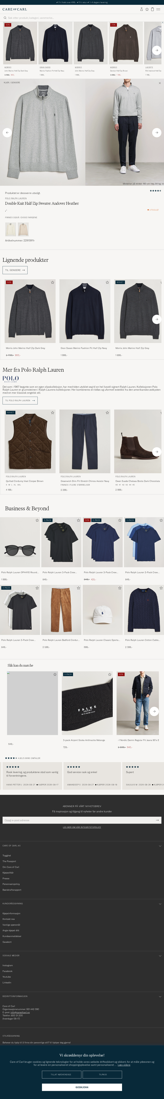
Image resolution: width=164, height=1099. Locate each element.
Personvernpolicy (11, 884)
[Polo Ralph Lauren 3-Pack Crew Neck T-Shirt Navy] (103, 569)
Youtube (7, 976)
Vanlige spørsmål (11, 924)
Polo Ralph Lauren (16, 198)
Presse (6, 878)
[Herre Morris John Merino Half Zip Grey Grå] (91, 43)
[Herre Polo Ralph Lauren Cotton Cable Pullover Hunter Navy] (144, 610)
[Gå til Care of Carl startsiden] (15, 9)
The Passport (9, 861)
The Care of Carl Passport (82, 2)
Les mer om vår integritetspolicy (82, 827)
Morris (7, 67)
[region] (82, 776)
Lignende (26, 260)
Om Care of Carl (11, 867)
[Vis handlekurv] (152, 9)
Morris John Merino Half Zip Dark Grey (25, 348)
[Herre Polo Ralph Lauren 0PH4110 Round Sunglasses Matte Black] (20, 542)
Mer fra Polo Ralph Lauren (33, 369)
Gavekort (7, 942)
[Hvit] (10, 229)
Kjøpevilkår (8, 872)
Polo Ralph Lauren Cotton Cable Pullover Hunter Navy (141, 640)
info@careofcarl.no (20, 1012)
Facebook (7, 971)
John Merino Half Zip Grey (84, 71)
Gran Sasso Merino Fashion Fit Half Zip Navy (84, 348)
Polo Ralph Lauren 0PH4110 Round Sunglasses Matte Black (19, 572)
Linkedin (7, 982)
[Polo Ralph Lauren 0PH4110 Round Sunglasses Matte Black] (20, 569)
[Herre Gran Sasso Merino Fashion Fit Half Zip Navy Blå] (55, 43)
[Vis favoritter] (147, 9)
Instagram (8, 965)
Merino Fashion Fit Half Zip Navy (52, 71)
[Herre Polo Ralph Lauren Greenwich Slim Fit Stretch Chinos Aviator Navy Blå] (84, 441)
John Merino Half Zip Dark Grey (16, 71)
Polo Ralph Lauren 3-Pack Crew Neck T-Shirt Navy (100, 572)
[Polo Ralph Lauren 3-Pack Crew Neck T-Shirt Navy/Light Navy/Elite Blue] (144, 569)
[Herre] (32, 703)
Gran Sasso (45, 67)
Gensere (15, 82)
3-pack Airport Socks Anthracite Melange (84, 740)
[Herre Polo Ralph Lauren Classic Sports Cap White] (103, 610)
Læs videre (124, 1064)
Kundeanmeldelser (12, 936)
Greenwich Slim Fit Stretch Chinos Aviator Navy (85, 481)
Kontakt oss (9, 919)
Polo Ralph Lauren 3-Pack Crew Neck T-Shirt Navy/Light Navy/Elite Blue (142, 572)
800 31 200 (17, 1015)
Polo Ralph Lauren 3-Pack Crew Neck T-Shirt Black (59, 572)
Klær (6, 82)
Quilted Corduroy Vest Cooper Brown (24, 481)
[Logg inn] (141, 9)
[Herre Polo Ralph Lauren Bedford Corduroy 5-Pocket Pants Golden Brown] (61, 610)
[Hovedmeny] (158, 9)
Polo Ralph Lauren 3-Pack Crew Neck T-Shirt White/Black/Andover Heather (18, 640)
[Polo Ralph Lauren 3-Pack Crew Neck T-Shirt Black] (61, 569)
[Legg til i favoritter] (51, 283)
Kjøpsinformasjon (11, 913)
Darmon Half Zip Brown (119, 71)
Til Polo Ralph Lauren (18, 400)
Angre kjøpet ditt (11, 930)
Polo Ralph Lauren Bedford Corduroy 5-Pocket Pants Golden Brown (61, 640)
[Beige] (23, 229)
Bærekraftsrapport (12, 889)
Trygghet (7, 855)
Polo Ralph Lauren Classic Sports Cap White (101, 640)
